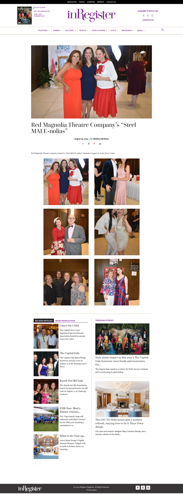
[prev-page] (35, 463)
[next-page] (39, 463)
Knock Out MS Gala (71, 380)
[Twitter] (148, 16)
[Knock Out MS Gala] (46, 391)
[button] (163, 30)
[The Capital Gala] (46, 363)
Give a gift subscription (39, 15)
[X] (88, 143)
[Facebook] (144, 16)
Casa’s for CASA (69, 325)
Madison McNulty (101, 139)
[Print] (100, 143)
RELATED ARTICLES (43, 320)
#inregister (148, 20)
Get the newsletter (42, 11)
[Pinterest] (94, 143)
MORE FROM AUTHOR (65, 320)
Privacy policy (91, 490)
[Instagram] (152, 16)
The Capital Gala (69, 353)
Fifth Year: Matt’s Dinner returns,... (70, 410)
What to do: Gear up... (72, 435)
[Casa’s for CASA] (46, 336)
